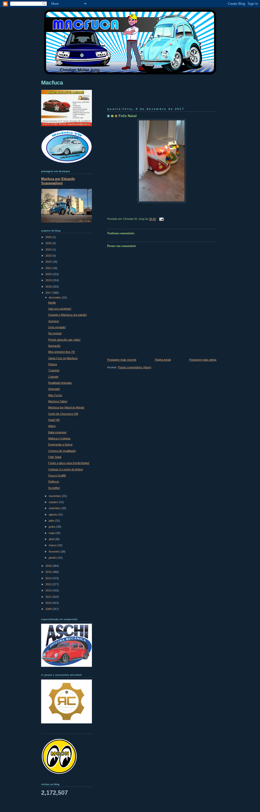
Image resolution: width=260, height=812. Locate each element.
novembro (55, 496)
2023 (48, 255)
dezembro (55, 297)
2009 (48, 608)
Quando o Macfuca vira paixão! (67, 314)
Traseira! (53, 370)
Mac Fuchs (55, 395)
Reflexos (53, 481)
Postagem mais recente (121, 359)
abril (52, 539)
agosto (53, 514)
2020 (48, 274)
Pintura (52, 364)
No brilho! (54, 487)
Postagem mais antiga (202, 359)
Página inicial (163, 359)
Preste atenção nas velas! (64, 339)
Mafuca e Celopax (59, 438)
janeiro (53, 557)
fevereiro (54, 551)
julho (52, 520)
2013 (48, 584)
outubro (54, 502)
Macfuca (52, 82)
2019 (48, 280)
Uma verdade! (57, 327)
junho (52, 526)
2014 (48, 578)
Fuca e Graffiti (57, 475)
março (53, 545)
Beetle (52, 302)
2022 (48, 261)
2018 (48, 286)
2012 (48, 590)
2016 (48, 565)
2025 (48, 243)
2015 (48, 571)
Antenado (54, 388)
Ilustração (54, 345)
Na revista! (55, 333)
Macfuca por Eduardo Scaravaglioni (58, 181)
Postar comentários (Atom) (134, 367)
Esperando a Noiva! (60, 444)
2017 (48, 292)
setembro (55, 508)
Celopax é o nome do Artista (65, 469)
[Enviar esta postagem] (161, 218)
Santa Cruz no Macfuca (62, 358)
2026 (48, 237)
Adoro (52, 425)
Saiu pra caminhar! (59, 308)
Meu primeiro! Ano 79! (61, 351)
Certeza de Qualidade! (62, 450)
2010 (48, 602)
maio (52, 533)
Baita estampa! (57, 432)
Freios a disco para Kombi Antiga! (68, 463)
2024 (48, 249)
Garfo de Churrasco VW (63, 413)
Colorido (53, 376)
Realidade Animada (60, 382)
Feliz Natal (128, 116)
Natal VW (54, 419)
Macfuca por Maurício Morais (66, 407)
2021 (48, 268)
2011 (48, 596)
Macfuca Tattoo (57, 401)
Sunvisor (53, 321)
